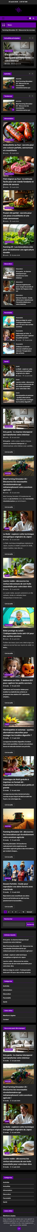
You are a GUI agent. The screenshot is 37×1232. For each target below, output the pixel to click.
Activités (18, 79)
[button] (3, 18)
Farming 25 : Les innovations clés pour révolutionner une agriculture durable (18, 249)
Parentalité (19, 318)
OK (19, 1228)
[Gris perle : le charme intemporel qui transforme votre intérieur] (18, 419)
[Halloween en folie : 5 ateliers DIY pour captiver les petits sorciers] (18, 667)
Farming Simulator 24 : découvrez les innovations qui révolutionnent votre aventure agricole (18, 834)
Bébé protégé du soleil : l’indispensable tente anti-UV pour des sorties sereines (8, 321)
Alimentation (9, 140)
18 (23, 912)
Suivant (29, 912)
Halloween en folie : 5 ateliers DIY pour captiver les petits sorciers (8, 335)
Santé (17, 366)
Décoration (19, 269)
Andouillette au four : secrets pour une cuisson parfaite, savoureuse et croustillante (18, 147)
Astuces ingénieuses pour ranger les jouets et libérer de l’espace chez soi (8, 286)
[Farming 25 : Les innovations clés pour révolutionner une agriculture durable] (18, 234)
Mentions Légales (9, 1015)
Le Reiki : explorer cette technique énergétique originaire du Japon (8, 370)
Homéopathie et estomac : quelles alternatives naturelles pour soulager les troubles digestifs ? (8, 397)
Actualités (6, 1186)
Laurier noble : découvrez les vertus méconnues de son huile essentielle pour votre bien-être (8, 383)
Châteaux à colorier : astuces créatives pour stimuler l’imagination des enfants (8, 348)
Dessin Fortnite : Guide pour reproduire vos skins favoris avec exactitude (18, 886)
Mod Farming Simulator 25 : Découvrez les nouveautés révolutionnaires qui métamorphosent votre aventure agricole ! (18, 54)
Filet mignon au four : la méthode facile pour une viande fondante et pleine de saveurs (18, 181)
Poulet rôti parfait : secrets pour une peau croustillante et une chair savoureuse (17, 215)
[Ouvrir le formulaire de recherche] (33, 18)
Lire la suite (9, 452)
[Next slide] (32, 73)
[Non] (34, 1224)
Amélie (8, 63)
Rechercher (8, 919)
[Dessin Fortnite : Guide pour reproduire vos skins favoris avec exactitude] (18, 871)
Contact (6, 1019)
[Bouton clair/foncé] (29, 18)
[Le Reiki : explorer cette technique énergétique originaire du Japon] (18, 521)
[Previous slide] (30, 73)
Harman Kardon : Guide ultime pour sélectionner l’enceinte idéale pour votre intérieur (8, 299)
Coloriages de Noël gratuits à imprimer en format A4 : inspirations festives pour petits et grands (8, 83)
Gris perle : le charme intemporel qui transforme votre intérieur (8, 273)
